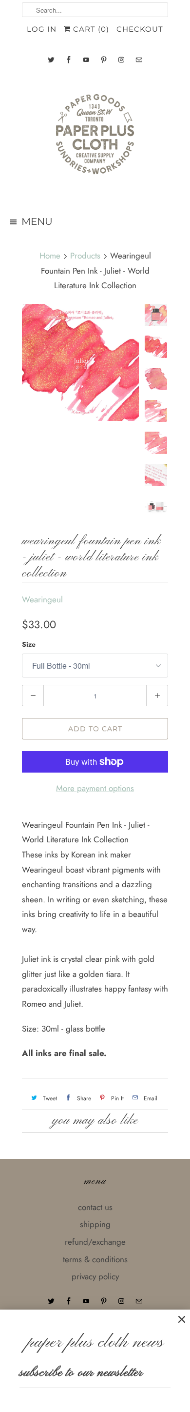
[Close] (181, 1319)
